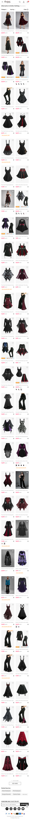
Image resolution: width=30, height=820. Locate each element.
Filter (25, 9)
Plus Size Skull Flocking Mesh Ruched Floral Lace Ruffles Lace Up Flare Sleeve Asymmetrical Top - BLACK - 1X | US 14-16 (7, 514)
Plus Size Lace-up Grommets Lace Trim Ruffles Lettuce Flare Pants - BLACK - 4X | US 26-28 (22, 725)
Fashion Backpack (17, 794)
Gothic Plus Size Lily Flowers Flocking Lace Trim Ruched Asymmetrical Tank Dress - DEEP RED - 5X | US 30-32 (7, 622)
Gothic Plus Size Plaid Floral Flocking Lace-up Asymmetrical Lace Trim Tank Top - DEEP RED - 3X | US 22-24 (7, 490)
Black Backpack (6, 791)
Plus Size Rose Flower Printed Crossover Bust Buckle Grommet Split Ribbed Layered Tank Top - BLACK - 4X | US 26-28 (22, 490)
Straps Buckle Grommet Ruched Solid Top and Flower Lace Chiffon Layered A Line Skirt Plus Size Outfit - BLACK (22, 385)
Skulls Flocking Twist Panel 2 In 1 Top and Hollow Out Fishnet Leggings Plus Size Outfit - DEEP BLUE (7, 360)
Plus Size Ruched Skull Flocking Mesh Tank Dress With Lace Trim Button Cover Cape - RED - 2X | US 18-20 (7, 30)
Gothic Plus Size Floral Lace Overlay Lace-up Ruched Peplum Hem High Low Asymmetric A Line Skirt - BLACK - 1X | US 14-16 (7, 461)
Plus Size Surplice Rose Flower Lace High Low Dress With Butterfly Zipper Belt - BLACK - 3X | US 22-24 (7, 412)
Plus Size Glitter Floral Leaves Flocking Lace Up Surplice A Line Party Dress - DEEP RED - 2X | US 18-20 (22, 30)
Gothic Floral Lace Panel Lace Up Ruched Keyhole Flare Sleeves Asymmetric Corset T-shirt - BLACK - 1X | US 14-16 (22, 236)
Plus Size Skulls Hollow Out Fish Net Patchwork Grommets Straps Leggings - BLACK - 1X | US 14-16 (7, 106)
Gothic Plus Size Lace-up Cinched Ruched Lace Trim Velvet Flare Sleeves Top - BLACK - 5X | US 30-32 (22, 773)
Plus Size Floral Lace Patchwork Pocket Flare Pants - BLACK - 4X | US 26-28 (7, 673)
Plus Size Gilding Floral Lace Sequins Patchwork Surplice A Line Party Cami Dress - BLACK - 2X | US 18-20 (7, 55)
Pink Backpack (16, 791)
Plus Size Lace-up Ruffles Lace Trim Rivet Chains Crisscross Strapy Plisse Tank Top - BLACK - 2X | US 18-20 (22, 131)
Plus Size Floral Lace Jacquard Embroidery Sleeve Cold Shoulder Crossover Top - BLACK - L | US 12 (7, 131)
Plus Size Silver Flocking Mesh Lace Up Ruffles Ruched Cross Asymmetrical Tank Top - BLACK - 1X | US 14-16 (7, 749)
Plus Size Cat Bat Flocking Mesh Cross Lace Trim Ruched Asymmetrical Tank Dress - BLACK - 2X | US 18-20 (7, 209)
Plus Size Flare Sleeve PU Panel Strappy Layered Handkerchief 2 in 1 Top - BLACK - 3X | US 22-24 (7, 385)
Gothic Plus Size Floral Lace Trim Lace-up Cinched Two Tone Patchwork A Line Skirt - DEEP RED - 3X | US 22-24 (22, 749)
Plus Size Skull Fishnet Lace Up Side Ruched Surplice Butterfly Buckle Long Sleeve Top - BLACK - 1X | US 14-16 (7, 260)
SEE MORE (15, 783)
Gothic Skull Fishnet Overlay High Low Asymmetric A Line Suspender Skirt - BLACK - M (7, 158)
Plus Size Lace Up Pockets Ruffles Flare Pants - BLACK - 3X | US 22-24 (7, 649)
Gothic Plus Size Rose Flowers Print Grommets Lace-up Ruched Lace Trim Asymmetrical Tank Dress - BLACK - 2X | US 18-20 (7, 725)
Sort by (12, 9)
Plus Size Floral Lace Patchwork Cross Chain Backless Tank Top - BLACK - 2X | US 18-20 (22, 158)
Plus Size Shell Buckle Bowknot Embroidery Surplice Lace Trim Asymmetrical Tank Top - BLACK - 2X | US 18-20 (22, 436)
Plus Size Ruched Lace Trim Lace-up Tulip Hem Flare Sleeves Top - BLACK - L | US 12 (22, 360)
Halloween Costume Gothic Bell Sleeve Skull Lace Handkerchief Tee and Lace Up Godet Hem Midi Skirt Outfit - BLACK (22, 55)
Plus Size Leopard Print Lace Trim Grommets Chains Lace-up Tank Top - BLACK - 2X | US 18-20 (22, 106)
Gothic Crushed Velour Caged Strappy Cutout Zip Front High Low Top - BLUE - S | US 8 (7, 595)
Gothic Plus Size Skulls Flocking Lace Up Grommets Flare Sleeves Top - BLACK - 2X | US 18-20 (7, 436)
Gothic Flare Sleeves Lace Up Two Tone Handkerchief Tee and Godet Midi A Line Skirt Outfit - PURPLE (7, 79)
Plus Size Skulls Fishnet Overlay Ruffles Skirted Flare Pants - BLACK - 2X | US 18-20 (22, 412)
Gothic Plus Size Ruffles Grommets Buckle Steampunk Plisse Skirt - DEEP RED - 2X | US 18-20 (7, 773)
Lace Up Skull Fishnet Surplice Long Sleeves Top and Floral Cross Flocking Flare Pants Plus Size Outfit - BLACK (22, 649)
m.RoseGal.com (8, 2)
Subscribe (24, 804)
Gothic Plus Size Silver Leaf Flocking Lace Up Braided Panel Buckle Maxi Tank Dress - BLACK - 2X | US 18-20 (7, 700)
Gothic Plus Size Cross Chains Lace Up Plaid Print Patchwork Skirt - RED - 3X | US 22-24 (22, 184)
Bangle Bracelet (6, 794)
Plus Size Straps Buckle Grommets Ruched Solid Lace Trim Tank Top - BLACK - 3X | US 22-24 (7, 184)
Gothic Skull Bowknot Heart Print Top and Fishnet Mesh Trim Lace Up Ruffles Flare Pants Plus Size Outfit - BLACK (22, 209)
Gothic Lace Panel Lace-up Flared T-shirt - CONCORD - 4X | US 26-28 (22, 595)
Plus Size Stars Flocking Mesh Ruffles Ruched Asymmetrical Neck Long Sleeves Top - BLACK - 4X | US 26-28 (7, 336)
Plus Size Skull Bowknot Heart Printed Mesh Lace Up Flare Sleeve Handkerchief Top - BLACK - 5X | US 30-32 (7, 285)
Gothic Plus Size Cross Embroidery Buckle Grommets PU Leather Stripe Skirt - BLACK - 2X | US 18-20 (22, 700)
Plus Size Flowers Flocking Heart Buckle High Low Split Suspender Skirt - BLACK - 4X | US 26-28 (22, 673)
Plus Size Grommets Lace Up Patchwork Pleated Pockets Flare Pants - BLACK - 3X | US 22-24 (22, 311)
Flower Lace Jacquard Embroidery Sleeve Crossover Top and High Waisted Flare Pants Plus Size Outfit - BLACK (22, 79)
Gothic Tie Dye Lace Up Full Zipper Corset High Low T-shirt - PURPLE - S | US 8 (22, 568)
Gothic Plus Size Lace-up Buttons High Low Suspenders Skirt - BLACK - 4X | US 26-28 (22, 622)
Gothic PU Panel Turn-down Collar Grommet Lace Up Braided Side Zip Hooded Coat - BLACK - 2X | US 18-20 (7, 568)
